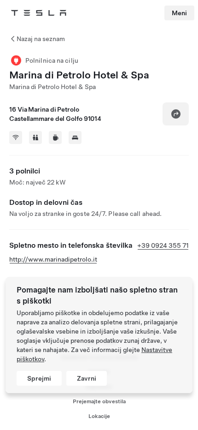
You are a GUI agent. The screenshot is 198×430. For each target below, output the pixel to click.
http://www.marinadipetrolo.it (53, 259)
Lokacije (99, 416)
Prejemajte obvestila (99, 401)
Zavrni (86, 378)
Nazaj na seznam (41, 38)
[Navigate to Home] (39, 12)
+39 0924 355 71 (163, 245)
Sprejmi (39, 378)
